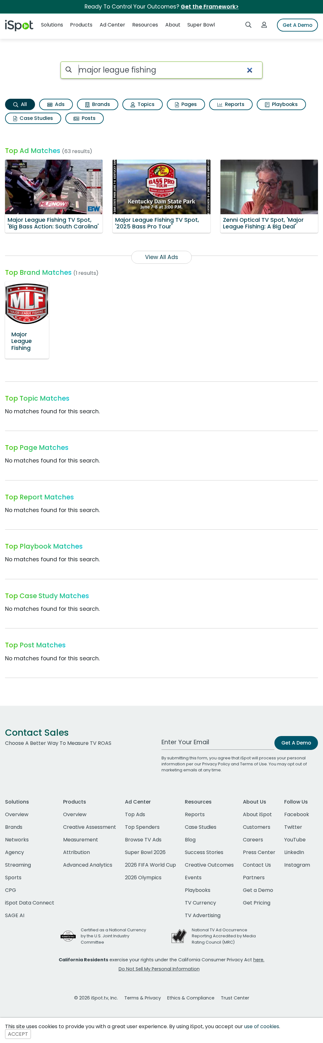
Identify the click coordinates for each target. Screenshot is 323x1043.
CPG (10, 890)
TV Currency (200, 902)
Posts (88, 118)
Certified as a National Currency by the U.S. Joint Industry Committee (113, 936)
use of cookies (261, 1026)
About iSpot (257, 814)
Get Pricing (256, 902)
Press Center (259, 852)
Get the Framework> (210, 6)
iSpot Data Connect (29, 902)
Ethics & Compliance (190, 998)
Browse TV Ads (143, 839)
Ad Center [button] (112, 24)
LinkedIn (294, 852)
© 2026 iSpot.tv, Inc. (96, 998)
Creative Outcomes (209, 865)
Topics (145, 104)
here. (258, 960)
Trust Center (235, 998)
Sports (13, 877)
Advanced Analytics (87, 865)
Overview (16, 814)
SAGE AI (14, 915)
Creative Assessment (89, 827)
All (23, 104)
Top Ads (135, 814)
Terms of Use (253, 764)
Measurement (80, 839)
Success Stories (204, 852)
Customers (256, 827)
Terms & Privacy (142, 998)
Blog (190, 839)
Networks (17, 839)
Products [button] (81, 24)
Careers (253, 839)
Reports (234, 104)
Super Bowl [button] (201, 24)
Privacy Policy (216, 764)
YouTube (295, 839)
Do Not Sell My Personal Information (159, 969)
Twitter (293, 827)
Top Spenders (142, 827)
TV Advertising (202, 915)
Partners (254, 877)
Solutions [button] (52, 24)
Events (193, 877)
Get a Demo (258, 890)
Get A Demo (297, 25)
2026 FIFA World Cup (150, 865)
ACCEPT (18, 1034)
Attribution (76, 852)
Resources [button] (145, 24)
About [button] (172, 24)
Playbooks (284, 104)
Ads (59, 104)
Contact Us (257, 865)
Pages (188, 104)
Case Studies (35, 118)
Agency (14, 852)
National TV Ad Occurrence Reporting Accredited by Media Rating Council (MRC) (224, 936)
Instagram (297, 865)
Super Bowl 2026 (145, 852)
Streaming (18, 865)
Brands (100, 104)
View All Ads (161, 257)
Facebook (296, 814)
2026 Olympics (143, 877)
